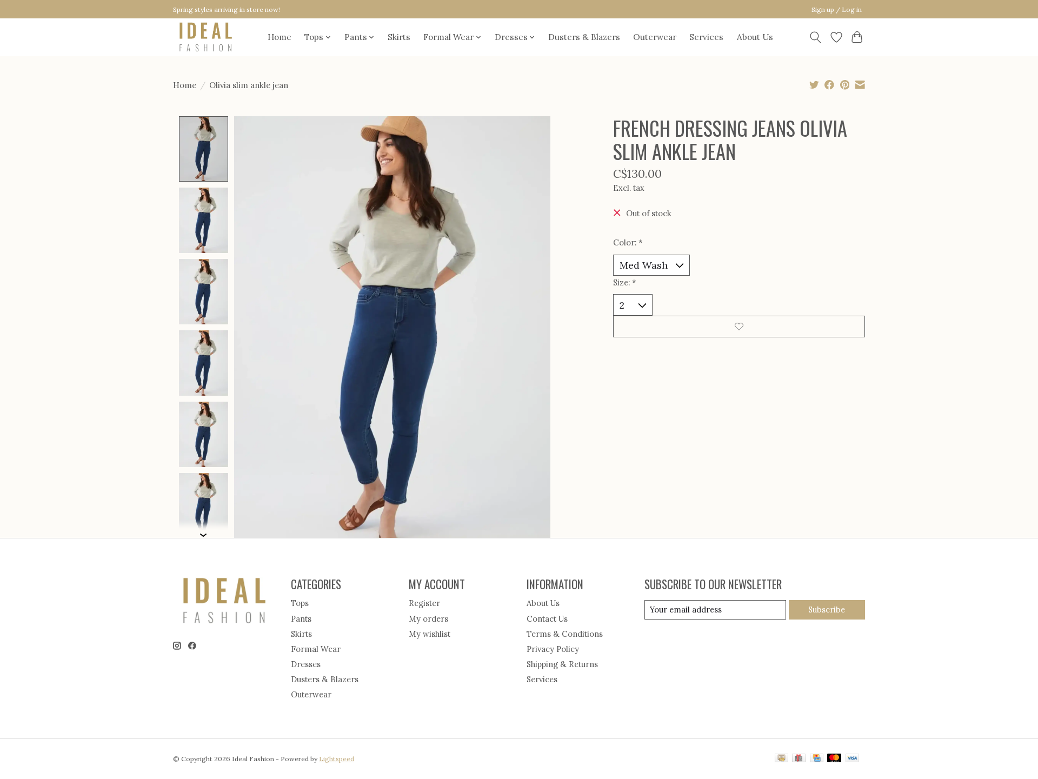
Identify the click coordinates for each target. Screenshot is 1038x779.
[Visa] (853, 759)
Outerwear (654, 37)
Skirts (399, 37)
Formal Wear (316, 649)
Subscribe (826, 609)
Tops (300, 603)
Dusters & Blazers (584, 37)
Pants (301, 619)
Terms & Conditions (565, 634)
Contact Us (547, 619)
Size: (624, 282)
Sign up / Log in (836, 9)
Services (706, 37)
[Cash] (781, 759)
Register (424, 603)
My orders (428, 619)
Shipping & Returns (562, 664)
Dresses (306, 664)
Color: (628, 242)
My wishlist (429, 634)
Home (279, 37)
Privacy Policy (553, 649)
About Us (755, 37)
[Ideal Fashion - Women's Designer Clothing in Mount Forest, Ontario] (205, 37)
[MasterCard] (834, 759)
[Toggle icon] (815, 37)
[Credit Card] (816, 759)
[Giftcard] (799, 759)
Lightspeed (336, 759)
